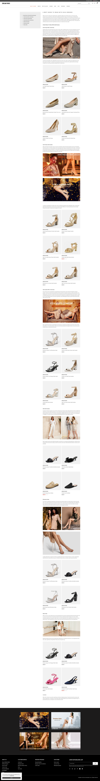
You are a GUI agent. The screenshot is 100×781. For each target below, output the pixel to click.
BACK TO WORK (33, 6)
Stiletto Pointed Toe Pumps (48, 138)
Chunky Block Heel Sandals (48, 402)
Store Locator (56, 762)
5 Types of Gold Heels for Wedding (60, 748)
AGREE (11, 777)
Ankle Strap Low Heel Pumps (67, 86)
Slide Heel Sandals (26, 21)
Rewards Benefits (38, 762)
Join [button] (95, 763)
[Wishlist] (94, 3)
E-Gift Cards (37, 765)
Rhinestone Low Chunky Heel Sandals (50, 283)
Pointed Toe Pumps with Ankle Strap (68, 138)
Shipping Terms (21, 763)
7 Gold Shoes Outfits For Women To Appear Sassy (33, 748)
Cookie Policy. (12, 775)
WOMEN (51, 6)
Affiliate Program (5, 763)
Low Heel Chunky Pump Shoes (48, 86)
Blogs (3, 772)
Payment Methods (5, 768)
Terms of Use (4, 767)
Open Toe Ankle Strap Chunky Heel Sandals (51, 257)
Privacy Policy (4, 765)
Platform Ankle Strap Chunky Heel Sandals (69, 350)
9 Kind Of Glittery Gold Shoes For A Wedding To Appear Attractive (65, 728)
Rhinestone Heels (26, 23)
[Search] (89, 3)
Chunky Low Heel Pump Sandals (68, 376)
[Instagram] (72, 768)
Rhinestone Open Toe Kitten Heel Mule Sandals (70, 581)
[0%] (52, 74)
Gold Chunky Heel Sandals (27, 18)
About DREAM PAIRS (6, 762)
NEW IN (39, 6)
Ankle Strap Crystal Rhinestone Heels (49, 607)
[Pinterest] (77, 768)
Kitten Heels (25, 24)
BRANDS (68, 6)
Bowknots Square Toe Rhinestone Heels (50, 350)
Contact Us (20, 762)
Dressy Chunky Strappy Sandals (67, 231)
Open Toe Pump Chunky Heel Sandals (69, 283)
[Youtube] (79, 768)
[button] (95, 0)
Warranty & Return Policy (22, 765)
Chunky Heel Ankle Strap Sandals (68, 257)
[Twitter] (82, 768)
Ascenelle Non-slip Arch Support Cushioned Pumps (71, 112)
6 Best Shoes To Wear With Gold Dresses (29, 15)
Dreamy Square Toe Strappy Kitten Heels (50, 376)
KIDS (58, 6)
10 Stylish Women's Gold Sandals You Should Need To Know (34, 728)
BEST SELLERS (45, 6)
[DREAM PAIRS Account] (92, 3)
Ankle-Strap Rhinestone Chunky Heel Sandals (51, 231)
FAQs (19, 767)
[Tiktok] (74, 768)
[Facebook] (69, 768)
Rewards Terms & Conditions (40, 763)
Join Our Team (56, 763)
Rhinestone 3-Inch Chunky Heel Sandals (69, 607)
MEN (55, 6)
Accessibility (4, 770)
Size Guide (20, 768)
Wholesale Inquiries (57, 765)
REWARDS (63, 6)
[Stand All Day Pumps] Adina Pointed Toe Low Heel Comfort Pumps (52, 112)
